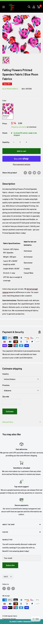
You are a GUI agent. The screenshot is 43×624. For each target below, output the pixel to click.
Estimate (9, 411)
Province (5, 385)
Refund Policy (7, 422)
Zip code (5, 396)
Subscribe (10, 565)
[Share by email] (39, 172)
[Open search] (29, 7)
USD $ (6, 577)
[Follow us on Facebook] (4, 588)
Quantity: (6, 142)
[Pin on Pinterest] (30, 172)
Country (5, 374)
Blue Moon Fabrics (10, 89)
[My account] (34, 7)
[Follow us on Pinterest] (13, 588)
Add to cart (21, 151)
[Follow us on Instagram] (8, 588)
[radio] (7, 111)
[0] (38, 6)
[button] (21, 621)
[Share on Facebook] (25, 172)
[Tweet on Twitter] (34, 172)
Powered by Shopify (9, 619)
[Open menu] (3, 7)
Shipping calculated (19, 127)
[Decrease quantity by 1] (13, 142)
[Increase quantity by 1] (26, 142)
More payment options (21, 164)
